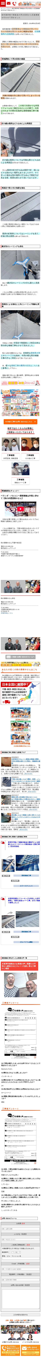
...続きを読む (28, 773)
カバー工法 (9, 355)
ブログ (8, 8)
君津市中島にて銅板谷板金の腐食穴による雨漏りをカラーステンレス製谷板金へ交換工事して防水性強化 (24, 844)
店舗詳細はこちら (7, 613)
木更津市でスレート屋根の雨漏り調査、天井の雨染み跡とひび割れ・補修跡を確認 (26, 761)
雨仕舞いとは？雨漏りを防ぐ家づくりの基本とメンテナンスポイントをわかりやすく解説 (26, 817)
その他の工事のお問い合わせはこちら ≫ (20, 421)
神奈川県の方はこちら (22, 733)
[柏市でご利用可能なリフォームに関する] (20, 666)
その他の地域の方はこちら (22, 746)
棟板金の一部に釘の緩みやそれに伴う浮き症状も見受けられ (20, 44)
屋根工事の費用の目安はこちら (24, 366)
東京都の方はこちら (22, 719)
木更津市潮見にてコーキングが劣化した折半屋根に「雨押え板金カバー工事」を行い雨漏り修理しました (24, 900)
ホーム (3, 8)
